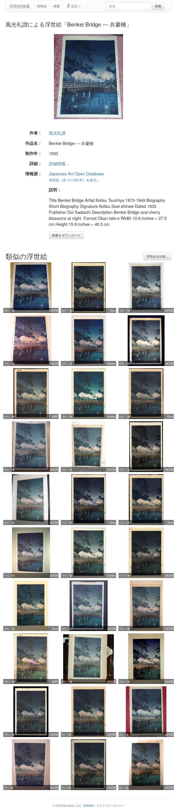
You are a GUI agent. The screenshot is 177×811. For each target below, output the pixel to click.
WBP (55, 416)
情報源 (42, 6)
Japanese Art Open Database (76, 174)
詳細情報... (59, 163)
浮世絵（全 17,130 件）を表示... (74, 179)
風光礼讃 (57, 133)
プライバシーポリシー (110, 805)
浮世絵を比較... (157, 256)
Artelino (111, 363)
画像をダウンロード (66, 235)
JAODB (53, 310)
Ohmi (112, 310)
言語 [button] (74, 6)
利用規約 (88, 805)
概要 (56, 6)
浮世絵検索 (19, 6)
